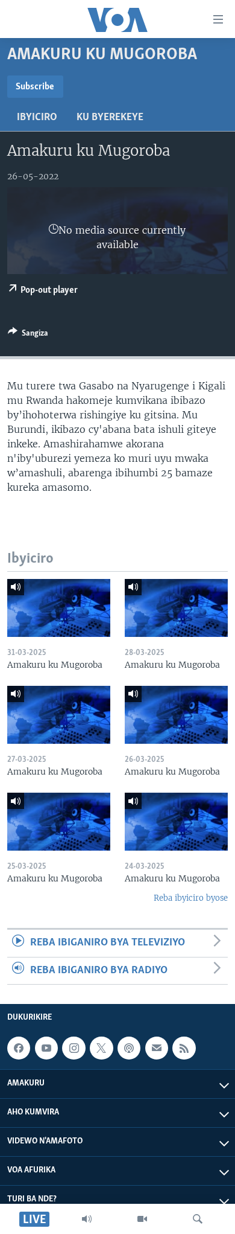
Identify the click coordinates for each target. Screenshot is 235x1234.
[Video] (142, 1219)
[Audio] (87, 1219)
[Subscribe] (156, 1048)
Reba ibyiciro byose (191, 898)
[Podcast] (129, 1048)
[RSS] (183, 1048)
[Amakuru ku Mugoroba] (58, 608)
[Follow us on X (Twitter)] (101, 1048)
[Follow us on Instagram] (73, 1048)
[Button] (28, 335)
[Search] (198, 1219)
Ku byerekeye (110, 117)
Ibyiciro (37, 117)
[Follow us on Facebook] (18, 1048)
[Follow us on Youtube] (46, 1048)
